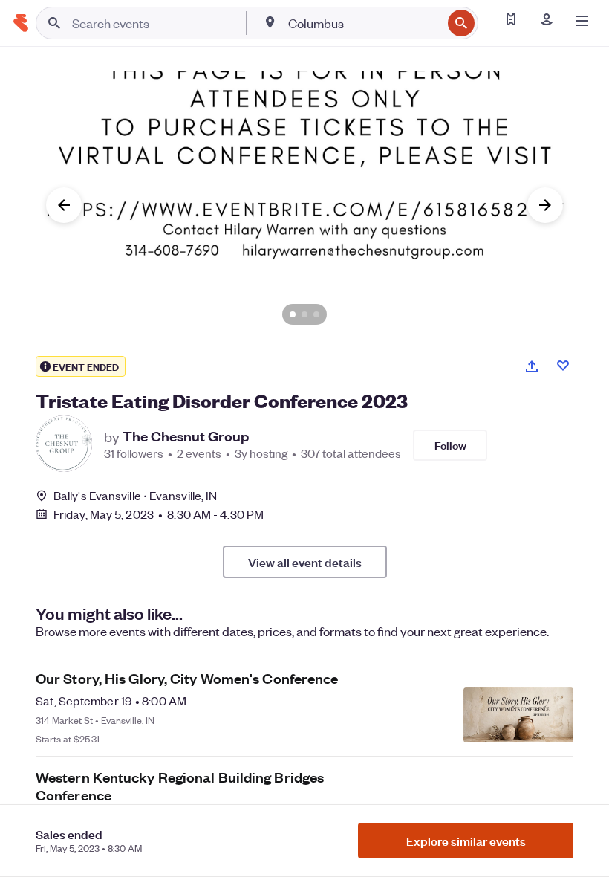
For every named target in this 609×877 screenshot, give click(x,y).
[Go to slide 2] (304, 314)
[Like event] (563, 365)
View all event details (305, 562)
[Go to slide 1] (293, 314)
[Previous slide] (64, 205)
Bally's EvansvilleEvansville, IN (135, 495)
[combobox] (363, 23)
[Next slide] (545, 205)
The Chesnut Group (186, 436)
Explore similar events (466, 840)
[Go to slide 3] (316, 314)
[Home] (21, 23)
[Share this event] (532, 366)
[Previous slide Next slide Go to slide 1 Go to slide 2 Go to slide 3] (304, 205)
